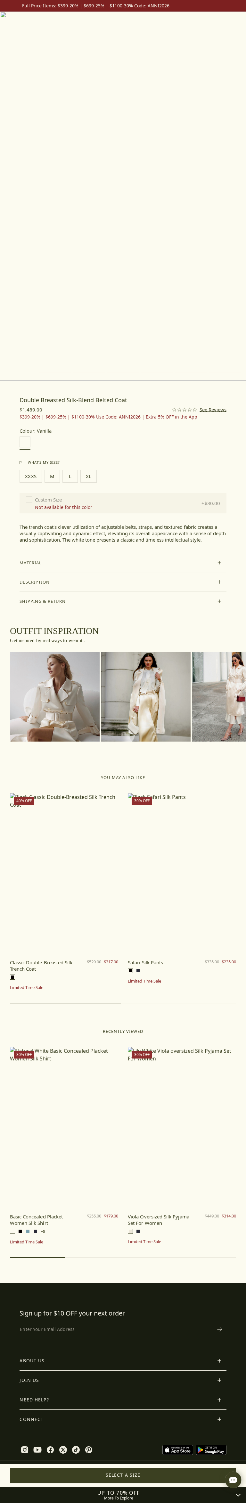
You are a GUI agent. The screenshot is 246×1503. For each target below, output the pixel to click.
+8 (43, 1231)
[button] (123, 562)
